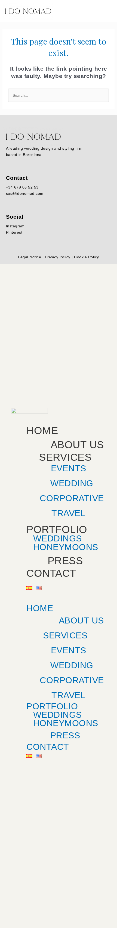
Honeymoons (65, 547)
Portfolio (56, 529)
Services (65, 457)
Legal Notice (29, 257)
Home (42, 430)
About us (77, 445)
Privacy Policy (57, 257)
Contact (51, 573)
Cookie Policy (86, 257)
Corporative (72, 498)
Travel (68, 513)
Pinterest (14, 232)
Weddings (57, 715)
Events (68, 468)
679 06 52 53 (26, 187)
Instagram (15, 226)
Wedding (71, 483)
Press (65, 561)
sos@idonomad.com (25, 193)
